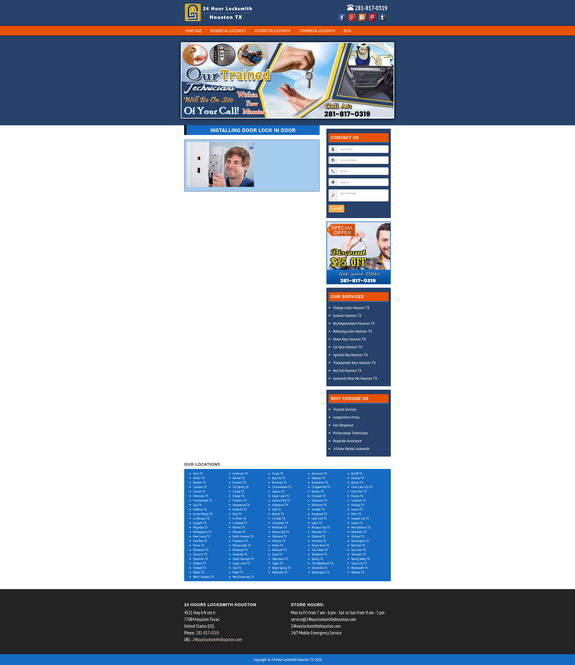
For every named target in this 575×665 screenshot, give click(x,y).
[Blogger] (362, 17)
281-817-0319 (370, 8)
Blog (347, 30)
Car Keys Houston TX (347, 346)
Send (335, 209)
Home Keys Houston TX (349, 339)
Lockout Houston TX (347, 315)
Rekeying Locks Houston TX (352, 331)
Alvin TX (198, 473)
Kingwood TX (319, 514)
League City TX (360, 518)
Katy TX (237, 514)
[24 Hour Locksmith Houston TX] (218, 12)
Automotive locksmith (272, 30)
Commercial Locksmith (317, 30)
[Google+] (352, 17)
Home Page (193, 30)
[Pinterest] (372, 17)
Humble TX (318, 509)
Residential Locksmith (227, 30)
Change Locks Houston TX (351, 307)
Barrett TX (239, 478)
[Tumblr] (382, 17)
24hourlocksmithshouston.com (217, 639)
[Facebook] (342, 17)
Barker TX (199, 478)
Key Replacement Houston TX (354, 323)
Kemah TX (278, 514)
